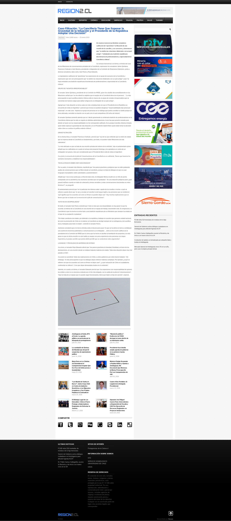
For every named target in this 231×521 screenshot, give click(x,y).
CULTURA (71, 20)
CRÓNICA (94, 20)
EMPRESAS (118, 20)
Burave (170, 519)
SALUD (149, 20)
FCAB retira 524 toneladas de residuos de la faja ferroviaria (150, 221)
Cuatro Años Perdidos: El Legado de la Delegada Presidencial (118, 384)
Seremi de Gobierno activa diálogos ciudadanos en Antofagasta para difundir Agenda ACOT (151, 228)
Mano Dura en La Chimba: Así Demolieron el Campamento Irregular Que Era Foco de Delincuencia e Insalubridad (81, 366)
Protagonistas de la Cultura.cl (98, 448)
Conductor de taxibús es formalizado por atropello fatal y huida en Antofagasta (152, 241)
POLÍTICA (140, 20)
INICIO (62, 20)
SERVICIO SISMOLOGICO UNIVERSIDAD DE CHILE (97, 462)
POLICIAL (129, 20)
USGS (90, 467)
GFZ (89, 458)
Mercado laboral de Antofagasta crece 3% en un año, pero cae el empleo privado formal (151, 248)
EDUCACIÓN (105, 20)
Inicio (60, 1)
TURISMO (159, 20)
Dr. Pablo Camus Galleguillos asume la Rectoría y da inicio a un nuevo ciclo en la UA (151, 234)
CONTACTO (69, 1)
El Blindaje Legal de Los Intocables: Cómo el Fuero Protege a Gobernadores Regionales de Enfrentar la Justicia (81, 404)
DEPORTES (83, 20)
